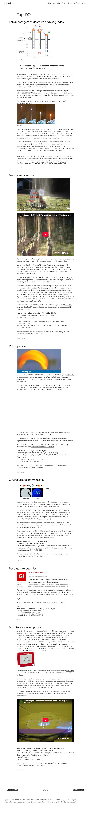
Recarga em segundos (23, 568)
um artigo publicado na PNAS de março (49, 74)
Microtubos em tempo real (25, 627)
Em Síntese (9, 3)
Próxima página (80, 790)
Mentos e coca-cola (21, 175)
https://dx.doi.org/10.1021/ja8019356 (29, 550)
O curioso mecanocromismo (26, 479)
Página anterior (11, 790)
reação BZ (69, 375)
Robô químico (17, 346)
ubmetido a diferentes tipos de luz (42, 447)
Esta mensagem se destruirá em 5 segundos (36, 21)
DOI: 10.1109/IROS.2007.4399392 (28, 461)
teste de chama (62, 95)
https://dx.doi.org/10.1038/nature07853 (30, 615)
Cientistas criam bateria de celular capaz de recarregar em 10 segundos (42, 602)
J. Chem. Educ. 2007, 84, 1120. (26, 317)
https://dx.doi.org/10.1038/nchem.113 (29, 759)
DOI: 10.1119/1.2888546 (24, 328)
